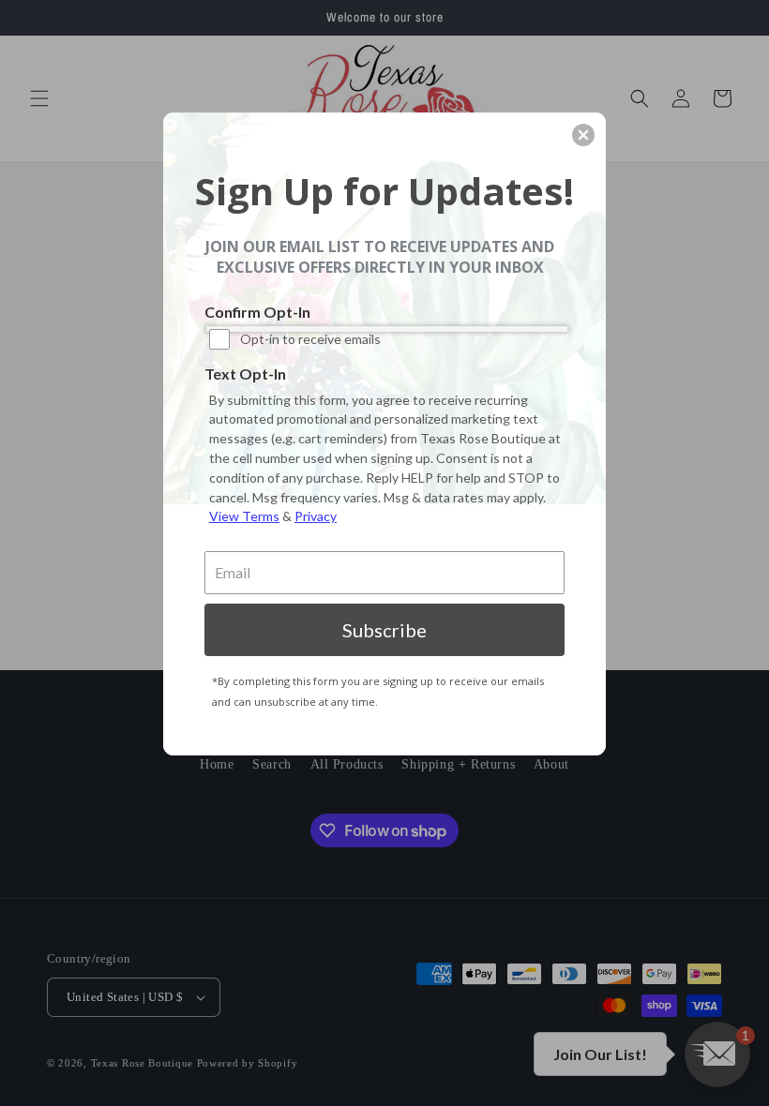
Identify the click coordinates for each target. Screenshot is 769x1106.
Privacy (315, 516)
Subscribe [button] (384, 630)
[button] (583, 135)
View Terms (244, 516)
